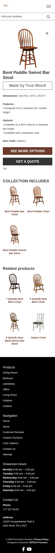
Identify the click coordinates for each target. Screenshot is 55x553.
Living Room (10, 394)
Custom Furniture (12, 437)
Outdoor (7, 406)
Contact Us (9, 449)
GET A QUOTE (27, 161)
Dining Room (10, 372)
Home (6, 421)
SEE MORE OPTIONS (27, 151)
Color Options (10, 443)
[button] (47, 33)
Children (7, 400)
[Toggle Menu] (48, 6)
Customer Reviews (13, 432)
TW (5, 168)
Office (6, 389)
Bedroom (8, 378)
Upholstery (9, 383)
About (6, 426)
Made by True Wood (27, 85)
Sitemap (7, 454)
